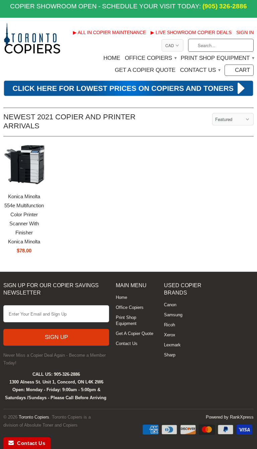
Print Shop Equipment (217, 58)
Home (111, 58)
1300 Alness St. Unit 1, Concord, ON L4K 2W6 (56, 381)
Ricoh (169, 324)
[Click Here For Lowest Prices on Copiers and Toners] (128, 95)
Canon (170, 304)
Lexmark (172, 344)
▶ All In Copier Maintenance (109, 32)
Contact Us (200, 70)
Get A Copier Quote (145, 70)
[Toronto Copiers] (32, 41)
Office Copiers (150, 58)
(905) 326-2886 (224, 6)
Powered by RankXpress (230, 417)
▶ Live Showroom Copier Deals (191, 32)
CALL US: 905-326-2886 (56, 374)
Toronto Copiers (34, 417)
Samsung (173, 314)
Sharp (169, 354)
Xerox (169, 334)
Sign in (245, 32)
